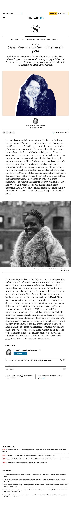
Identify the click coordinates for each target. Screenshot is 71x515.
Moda (12, 39)
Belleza (24, 39)
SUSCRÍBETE (53, 13)
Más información (10, 377)
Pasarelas (17, 39)
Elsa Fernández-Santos (35, 126)
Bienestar (55, 39)
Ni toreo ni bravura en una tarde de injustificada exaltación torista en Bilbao (30, 455)
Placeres (42, 39)
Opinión (11, 369)
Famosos (29, 39)
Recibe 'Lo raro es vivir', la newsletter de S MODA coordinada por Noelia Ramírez (30, 360)
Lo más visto (6, 470)
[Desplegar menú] (3, 18)
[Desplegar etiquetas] (64, 369)
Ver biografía (18, 353)
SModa (35, 29)
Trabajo (49, 39)
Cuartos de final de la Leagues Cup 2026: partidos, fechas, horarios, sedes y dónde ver (34, 459)
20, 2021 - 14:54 (35, 127)
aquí (43, 378)
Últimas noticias (8, 446)
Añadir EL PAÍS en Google (61, 132)
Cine (6, 369)
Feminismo (36, 39)
